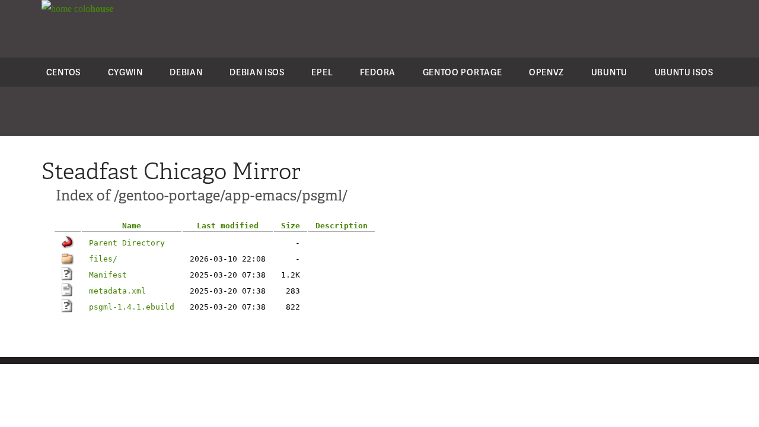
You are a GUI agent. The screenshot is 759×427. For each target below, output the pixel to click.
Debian (186, 72)
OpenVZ (546, 72)
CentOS (63, 72)
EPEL (322, 72)
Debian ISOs (257, 72)
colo (92, 9)
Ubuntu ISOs (684, 72)
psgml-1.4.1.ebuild (131, 306)
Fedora (378, 72)
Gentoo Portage (462, 72)
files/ (103, 258)
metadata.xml (117, 290)
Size (290, 225)
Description (341, 225)
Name (131, 225)
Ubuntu (609, 72)
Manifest (108, 274)
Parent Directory (127, 242)
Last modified (228, 225)
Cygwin (125, 72)
